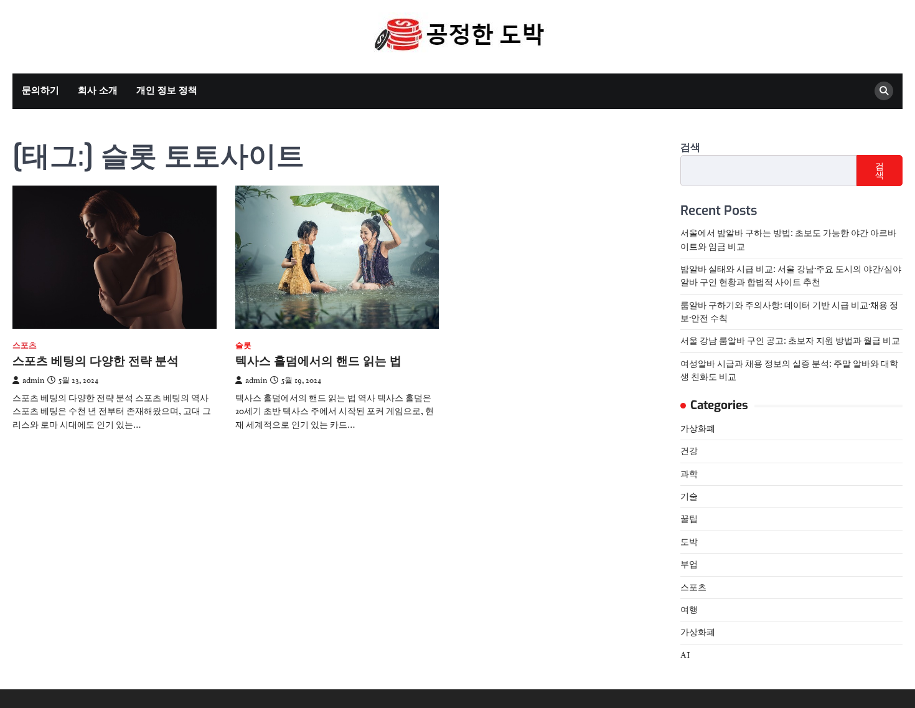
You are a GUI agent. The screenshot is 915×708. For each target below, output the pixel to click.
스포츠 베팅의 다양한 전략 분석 (95, 361)
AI (685, 655)
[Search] (884, 91)
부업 (689, 564)
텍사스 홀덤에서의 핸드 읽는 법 (318, 361)
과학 (689, 473)
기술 (689, 496)
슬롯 (243, 346)
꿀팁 (689, 518)
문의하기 (40, 91)
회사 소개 (98, 91)
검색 (690, 147)
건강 (689, 450)
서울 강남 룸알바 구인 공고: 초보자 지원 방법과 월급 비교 (790, 340)
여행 (689, 609)
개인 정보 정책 (166, 91)
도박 (689, 541)
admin (33, 380)
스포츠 (24, 346)
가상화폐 (697, 428)
